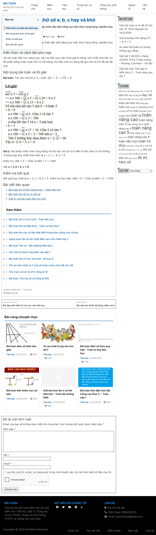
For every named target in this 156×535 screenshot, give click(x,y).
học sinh (144, 99)
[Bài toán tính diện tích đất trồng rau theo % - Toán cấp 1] (95, 377)
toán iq (136, 115)
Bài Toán (9, 3)
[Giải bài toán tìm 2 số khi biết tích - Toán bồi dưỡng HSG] (58, 377)
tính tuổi (122, 154)
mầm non (124, 107)
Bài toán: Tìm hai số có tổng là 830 (29, 278)
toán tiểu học (128, 141)
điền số (123, 158)
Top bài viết (93, 530)
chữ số (149, 91)
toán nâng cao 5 (135, 130)
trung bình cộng (132, 146)
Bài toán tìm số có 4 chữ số (24, 194)
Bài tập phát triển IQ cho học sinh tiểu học (24, 305)
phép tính (135, 107)
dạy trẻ (147, 95)
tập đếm (129, 154)
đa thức (144, 154)
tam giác (143, 111)
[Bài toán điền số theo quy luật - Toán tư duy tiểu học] (95, 333)
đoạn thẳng (132, 158)
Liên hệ (144, 7)
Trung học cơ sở (84, 7)
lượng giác (144, 103)
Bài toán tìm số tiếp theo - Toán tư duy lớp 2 (34, 225)
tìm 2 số (139, 150)
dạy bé (138, 95)
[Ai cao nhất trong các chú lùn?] (58, 333)
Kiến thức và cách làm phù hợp (22, 28)
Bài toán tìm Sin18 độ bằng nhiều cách (95, 305)
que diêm (122, 111)
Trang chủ (34, 7)
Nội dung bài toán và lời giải (20, 33)
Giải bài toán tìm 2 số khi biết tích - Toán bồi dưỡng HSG (58, 394)
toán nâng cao (135, 117)
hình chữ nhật (125, 99)
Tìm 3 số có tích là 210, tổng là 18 (28, 271)
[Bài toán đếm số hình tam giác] (22, 333)
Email (7, 463)
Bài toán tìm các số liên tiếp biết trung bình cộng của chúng (43, 232)
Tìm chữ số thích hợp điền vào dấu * (30, 252)
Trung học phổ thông (108, 7)
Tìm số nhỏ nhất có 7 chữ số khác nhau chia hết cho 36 (41, 265)
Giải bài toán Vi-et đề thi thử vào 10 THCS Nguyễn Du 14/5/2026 (135, 29)
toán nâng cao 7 (138, 133)
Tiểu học (64, 7)
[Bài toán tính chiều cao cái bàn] (22, 377)
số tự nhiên (132, 110)
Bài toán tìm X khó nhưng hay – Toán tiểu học (35, 189)
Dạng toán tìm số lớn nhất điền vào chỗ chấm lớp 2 (38, 239)
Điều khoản (114, 530)
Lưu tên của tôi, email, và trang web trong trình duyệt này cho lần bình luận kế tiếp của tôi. (59, 472)
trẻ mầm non (130, 150)
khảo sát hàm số (129, 103)
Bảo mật (133, 530)
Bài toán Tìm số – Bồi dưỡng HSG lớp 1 (31, 245)
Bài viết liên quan (14, 44)
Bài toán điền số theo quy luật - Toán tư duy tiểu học (95, 350)
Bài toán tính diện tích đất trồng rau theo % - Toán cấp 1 (95, 394)
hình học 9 (135, 99)
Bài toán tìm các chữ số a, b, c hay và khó (49, 20)
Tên (6, 455)
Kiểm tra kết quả (14, 39)
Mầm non (50, 7)
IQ (150, 99)
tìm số (15, 293)
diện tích (123, 95)
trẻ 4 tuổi (144, 146)
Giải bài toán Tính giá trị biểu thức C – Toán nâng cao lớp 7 (135, 72)
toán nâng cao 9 (139, 137)
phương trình (146, 107)
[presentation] (59, 77)
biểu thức (123, 91)
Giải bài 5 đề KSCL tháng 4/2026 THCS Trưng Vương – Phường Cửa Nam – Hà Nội (135, 59)
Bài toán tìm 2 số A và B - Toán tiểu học (31, 219)
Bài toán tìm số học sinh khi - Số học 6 (31, 258)
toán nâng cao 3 (135, 124)
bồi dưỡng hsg (133, 91)
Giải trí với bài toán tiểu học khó (27, 198)
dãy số (132, 95)
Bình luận (50, 36)
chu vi (142, 91)
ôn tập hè (136, 154)
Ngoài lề (131, 7)
